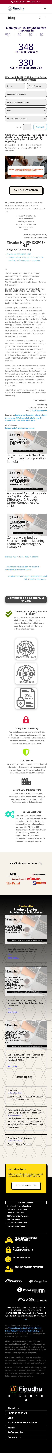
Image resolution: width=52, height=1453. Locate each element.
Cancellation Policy (31, 1331)
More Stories (24, 1077)
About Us (13, 1408)
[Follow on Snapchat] (26, 1400)
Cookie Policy (28, 1328)
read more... (13, 958)
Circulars (17, 148)
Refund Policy (16, 1331)
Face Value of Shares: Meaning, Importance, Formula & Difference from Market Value (25, 1003)
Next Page (34, 557)
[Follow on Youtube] (31, 1396)
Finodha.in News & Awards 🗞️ (21, 1138)
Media (11, 1427)
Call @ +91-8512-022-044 (26, 190)
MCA (9, 954)
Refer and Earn (16, 1432)
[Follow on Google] (42, 1396)
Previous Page (10, 557)
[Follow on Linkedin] (25, 1396)
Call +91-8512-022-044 (26, 1186)
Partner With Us (17, 1412)
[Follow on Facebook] (14, 1396)
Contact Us (14, 1437)
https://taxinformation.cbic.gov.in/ (19, 428)
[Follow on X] (20, 1396)
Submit (40, 127)
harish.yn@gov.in (39, 410)
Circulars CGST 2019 (29, 148)
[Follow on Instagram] (9, 1396)
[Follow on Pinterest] (36, 1396)
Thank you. (13, 1090)
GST (35, 145)
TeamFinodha (15, 1093)
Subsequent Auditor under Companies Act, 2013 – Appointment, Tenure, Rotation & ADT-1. (25, 1057)
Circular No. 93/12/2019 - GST (19, 254)
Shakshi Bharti (13, 145)
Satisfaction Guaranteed (22, 1422)
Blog (10, 1417)
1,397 (27, 557)
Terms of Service (15, 1328)
